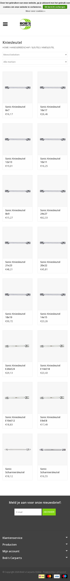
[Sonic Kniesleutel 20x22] (52, 242)
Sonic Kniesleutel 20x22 (50, 263)
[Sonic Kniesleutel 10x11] (52, 139)
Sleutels (36, 47)
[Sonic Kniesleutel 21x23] (17, 242)
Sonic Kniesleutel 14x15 (50, 315)
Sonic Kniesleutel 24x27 (50, 212)
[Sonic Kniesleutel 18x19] (17, 294)
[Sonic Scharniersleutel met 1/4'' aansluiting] (52, 449)
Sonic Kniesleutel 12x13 (15, 160)
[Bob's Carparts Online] (40, 23)
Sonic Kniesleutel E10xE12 (15, 419)
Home (5, 47)
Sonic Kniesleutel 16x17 (50, 108)
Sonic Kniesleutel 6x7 (15, 108)
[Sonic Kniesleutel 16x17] (52, 87)
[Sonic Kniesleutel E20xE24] (17, 346)
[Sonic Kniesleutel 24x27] (52, 191)
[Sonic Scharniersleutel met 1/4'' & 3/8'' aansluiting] (17, 449)
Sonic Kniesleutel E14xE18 (50, 367)
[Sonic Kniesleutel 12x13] (17, 139)
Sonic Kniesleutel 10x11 (50, 160)
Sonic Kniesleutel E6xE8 (50, 419)
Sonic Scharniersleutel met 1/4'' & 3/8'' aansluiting (14, 470)
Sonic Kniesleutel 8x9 (15, 212)
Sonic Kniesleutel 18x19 (15, 315)
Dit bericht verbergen (55, 7)
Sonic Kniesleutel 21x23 (15, 263)
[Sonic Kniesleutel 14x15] (52, 294)
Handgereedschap (20, 47)
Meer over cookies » (35, 11)
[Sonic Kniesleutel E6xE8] (52, 397)
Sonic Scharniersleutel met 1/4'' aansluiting (52, 470)
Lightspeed (60, 572)
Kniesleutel (48, 47)
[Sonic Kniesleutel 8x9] (17, 191)
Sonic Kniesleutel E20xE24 (15, 367)
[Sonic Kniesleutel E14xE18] (52, 346)
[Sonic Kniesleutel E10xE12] (17, 397)
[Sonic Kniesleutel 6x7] (17, 87)
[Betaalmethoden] (41, 576)
